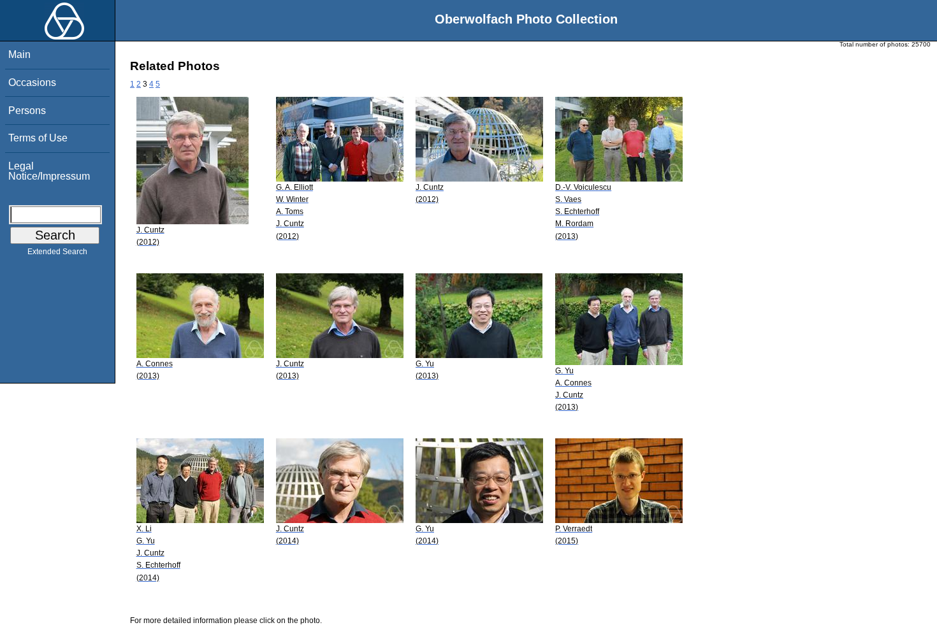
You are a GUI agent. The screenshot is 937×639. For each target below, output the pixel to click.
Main (19, 54)
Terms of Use (38, 138)
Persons (27, 110)
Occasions (32, 82)
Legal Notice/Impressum (49, 171)
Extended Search (57, 251)
